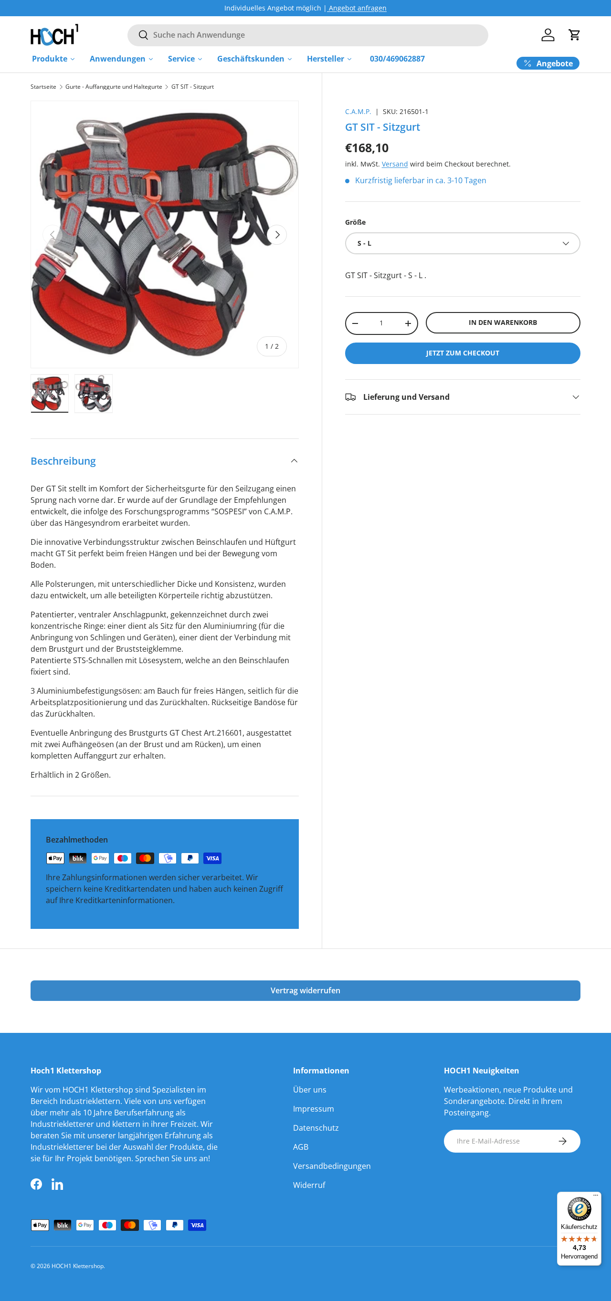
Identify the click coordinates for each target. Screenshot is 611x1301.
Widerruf (309, 1185)
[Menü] (595, 1197)
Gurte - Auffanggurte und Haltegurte (113, 87)
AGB (300, 1147)
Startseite (43, 87)
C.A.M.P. (358, 111)
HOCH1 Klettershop (78, 1266)
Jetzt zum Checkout (462, 352)
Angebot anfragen (357, 7)
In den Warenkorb (503, 322)
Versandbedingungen (332, 1166)
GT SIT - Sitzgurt (192, 87)
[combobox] (307, 35)
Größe (355, 222)
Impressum (313, 1108)
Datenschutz (316, 1128)
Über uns (310, 1089)
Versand (395, 163)
